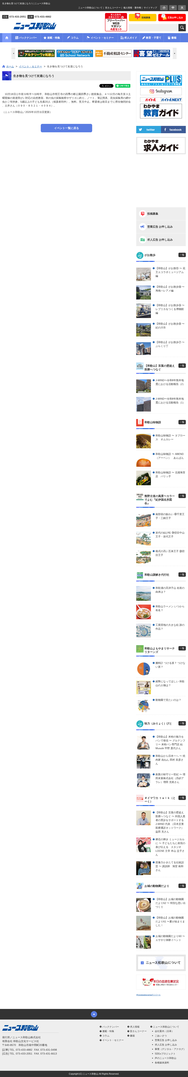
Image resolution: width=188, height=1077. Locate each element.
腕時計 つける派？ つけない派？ (170, 664)
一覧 (182, 255)
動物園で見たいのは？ (168, 699)
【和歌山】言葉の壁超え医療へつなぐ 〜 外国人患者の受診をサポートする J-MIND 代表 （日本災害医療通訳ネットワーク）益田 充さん (170, 822)
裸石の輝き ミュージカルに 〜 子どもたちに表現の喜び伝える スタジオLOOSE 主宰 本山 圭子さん (170, 847)
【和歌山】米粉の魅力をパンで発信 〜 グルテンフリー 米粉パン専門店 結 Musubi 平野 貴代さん (170, 742)
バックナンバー (110, 1026)
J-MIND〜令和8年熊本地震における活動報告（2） (170, 382)
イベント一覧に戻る (66, 128)
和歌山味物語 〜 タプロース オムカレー (170, 437)
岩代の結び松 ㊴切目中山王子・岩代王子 (170, 534)
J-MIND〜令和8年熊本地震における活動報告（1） (170, 400)
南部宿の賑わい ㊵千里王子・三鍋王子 (170, 516)
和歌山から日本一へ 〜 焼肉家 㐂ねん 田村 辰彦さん (170, 759)
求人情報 (135, 1026)
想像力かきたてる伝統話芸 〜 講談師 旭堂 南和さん (170, 866)
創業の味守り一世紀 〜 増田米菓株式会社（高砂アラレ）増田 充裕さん (170, 778)
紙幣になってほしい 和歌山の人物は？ (170, 683)
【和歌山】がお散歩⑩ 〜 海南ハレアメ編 (170, 288)
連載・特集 (108, 1031)
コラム (105, 1035)
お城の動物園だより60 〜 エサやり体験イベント (170, 938)
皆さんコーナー (113, 7)
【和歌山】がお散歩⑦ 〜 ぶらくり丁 (170, 344)
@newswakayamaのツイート (148, 995)
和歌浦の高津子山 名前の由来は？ (170, 589)
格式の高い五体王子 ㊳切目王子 (170, 553)
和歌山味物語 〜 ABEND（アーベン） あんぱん (170, 456)
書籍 (132, 1035)
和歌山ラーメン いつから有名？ (170, 608)
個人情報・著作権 (132, 7)
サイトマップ (150, 7)
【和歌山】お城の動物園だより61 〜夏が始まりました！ (170, 921)
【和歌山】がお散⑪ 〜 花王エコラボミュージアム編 (170, 272)
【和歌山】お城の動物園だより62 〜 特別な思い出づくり (171, 903)
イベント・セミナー (113, 1040)
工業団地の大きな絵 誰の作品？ (170, 626)
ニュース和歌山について (90, 7)
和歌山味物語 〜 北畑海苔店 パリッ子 (170, 474)
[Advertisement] (66, 149)
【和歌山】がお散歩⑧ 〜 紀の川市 (170, 325)
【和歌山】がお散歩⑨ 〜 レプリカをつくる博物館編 (170, 309)
